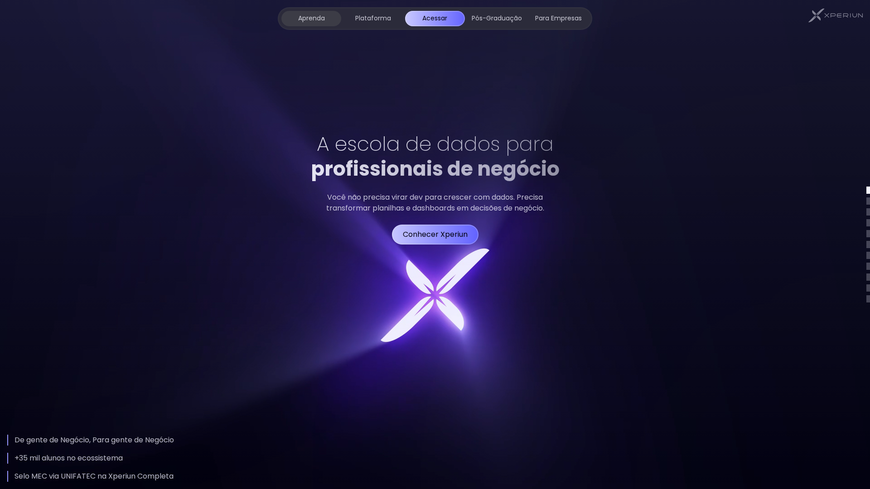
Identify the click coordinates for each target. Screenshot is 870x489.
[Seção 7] (868, 255)
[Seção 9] (868, 277)
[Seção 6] (868, 244)
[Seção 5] (868, 233)
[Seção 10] (868, 288)
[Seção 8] (868, 266)
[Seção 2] (868, 201)
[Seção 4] (868, 222)
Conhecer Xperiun (435, 234)
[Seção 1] (868, 190)
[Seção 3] (868, 212)
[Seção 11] (868, 298)
